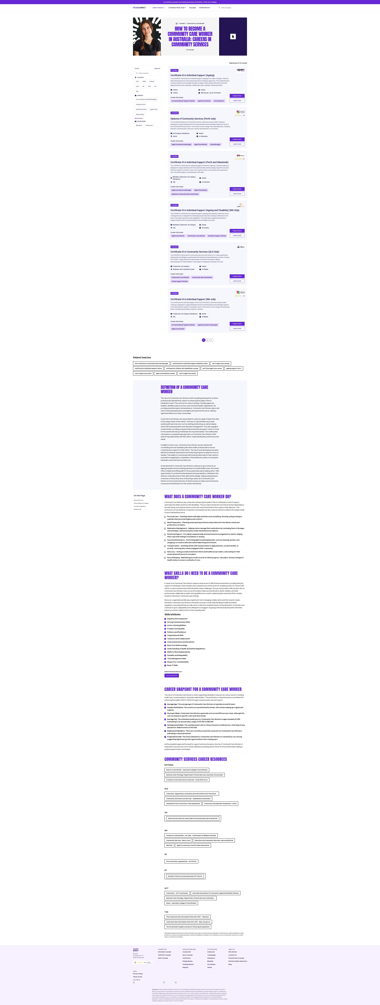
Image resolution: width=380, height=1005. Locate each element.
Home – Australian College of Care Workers (181, 903)
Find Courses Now (171, 675)
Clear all (157, 68)
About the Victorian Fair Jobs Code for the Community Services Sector (193, 818)
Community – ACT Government (177, 893)
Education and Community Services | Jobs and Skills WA (214, 840)
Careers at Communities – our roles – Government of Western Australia (191, 835)
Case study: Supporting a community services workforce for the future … (191, 794)
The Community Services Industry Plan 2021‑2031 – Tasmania (187, 917)
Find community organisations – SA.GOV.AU (181, 861)
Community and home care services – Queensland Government (188, 799)
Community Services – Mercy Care (178, 840)
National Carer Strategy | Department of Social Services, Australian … (190, 898)
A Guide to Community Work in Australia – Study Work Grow (187, 780)
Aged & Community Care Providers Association (193, 845)
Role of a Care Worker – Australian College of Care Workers (186, 770)
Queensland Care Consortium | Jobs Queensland (183, 803)
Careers (182, 23)
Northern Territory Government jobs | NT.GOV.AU (185, 876)
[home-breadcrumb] (176, 23)
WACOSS (169, 845)
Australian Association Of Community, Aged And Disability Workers (215, 893)
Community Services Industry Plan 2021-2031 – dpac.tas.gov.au (188, 922)
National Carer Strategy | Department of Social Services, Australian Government (194, 775)
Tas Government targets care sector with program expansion (187, 927)
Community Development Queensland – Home (220, 803)
